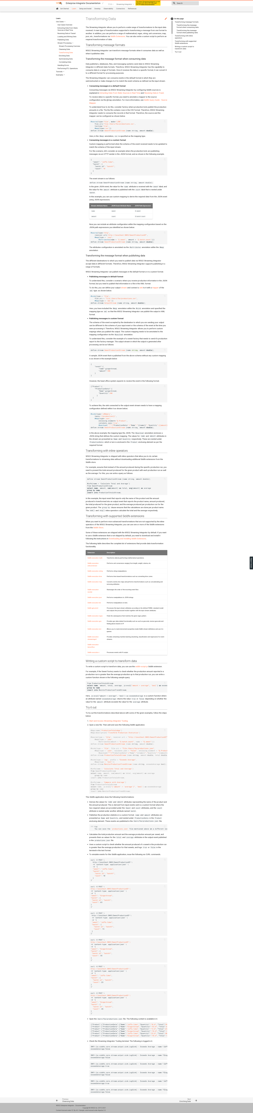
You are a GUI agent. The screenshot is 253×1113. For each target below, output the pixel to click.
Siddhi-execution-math (95, 558)
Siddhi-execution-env (94, 629)
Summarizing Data (66, 59)
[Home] (57, 8)
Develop (97, 9)
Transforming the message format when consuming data (188, 26)
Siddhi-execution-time (95, 576)
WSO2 (93, 1108)
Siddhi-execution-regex (95, 616)
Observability (108, 9)
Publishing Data (63, 40)
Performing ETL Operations (68, 68)
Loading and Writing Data (67, 37)
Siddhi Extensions (117, 36)
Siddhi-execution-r (94, 652)
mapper (155, 288)
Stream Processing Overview (69, 46)
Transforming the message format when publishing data (187, 31)
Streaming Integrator (124, 4)
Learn (74, 9)
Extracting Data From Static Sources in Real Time (120, 93)
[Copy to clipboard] (165, 121)
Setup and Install (85, 9)
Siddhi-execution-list (94, 603)
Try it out (178, 52)
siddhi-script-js (141, 666)
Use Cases (60, 22)
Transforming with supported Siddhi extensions (185, 42)
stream (124, 288)
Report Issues (251, 563)
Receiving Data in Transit (67, 33)
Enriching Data (64, 56)
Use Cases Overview (65, 25)
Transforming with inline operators (184, 37)
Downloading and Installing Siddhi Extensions (127, 538)
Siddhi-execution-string (95, 571)
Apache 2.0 (102, 1110)
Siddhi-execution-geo (94, 621)
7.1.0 (110, 4)
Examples (59, 75)
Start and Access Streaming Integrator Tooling (108, 721)
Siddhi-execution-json (95, 597)
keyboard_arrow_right (172, 19)
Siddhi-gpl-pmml (93, 608)
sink (141, 288)
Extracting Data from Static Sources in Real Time (68, 29)
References (132, 9)
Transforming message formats (186, 22)
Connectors (120, 9)
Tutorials (59, 72)
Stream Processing (65, 43)
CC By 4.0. (74, 1110)
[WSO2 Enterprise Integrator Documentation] (59, 3)
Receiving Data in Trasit (154, 93)
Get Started (64, 9)
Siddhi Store (98, 527)
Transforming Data (66, 53)
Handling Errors (63, 65)
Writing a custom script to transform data (184, 48)
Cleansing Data (64, 49)
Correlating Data (65, 62)
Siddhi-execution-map (95, 582)
